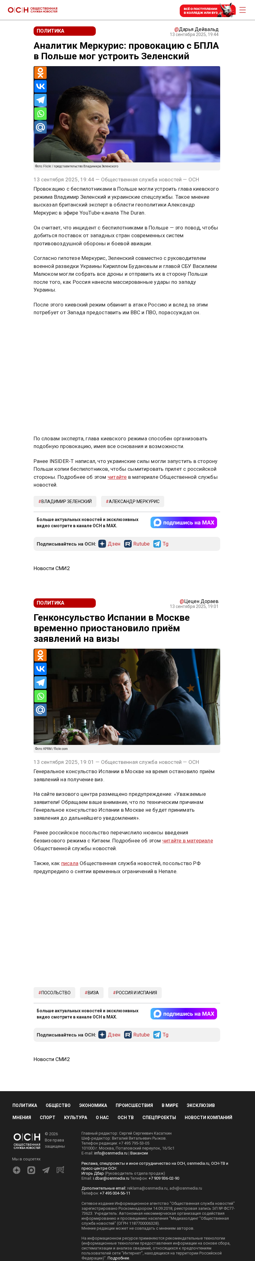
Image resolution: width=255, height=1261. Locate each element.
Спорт (47, 1117)
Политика (24, 1105)
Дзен (114, 544)
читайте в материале (187, 840)
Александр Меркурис (134, 501)
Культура (75, 1117)
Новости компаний (208, 1117)
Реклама (53, 330)
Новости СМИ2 (52, 568)
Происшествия (134, 1105)
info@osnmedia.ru (111, 1153)
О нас (102, 1117)
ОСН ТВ (126, 1117)
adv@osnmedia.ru (185, 1188)
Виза (93, 992)
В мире (170, 1105)
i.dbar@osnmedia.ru (111, 1178)
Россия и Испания (136, 992)
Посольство (56, 992)
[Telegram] (40, 100)
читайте (117, 477)
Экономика (93, 1105)
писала (69, 863)
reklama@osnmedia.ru (147, 1188)
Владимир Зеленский (66, 501)
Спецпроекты (159, 1117)
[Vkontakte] (40, 86)
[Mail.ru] (40, 127)
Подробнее (118, 1258)
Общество (58, 1105)
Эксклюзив (201, 1105)
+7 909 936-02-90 (164, 1178)
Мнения (21, 1117)
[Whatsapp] (40, 113)
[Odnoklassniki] (40, 72)
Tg (166, 544)
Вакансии (139, 1153)
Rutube (141, 544)
